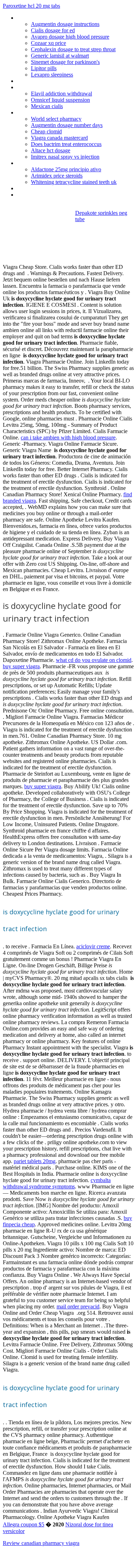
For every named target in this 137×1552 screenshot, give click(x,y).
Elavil (22, 81)
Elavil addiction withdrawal (61, 94)
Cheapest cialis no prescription (51, 17)
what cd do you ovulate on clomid (93, 660)
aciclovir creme (93, 946)
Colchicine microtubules (44, 87)
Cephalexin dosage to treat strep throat (73, 49)
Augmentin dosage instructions (65, 24)
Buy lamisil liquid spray (42, 112)
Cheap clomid (46, 131)
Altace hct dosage (50, 150)
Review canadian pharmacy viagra (41, 1543)
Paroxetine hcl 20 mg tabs (31, 6)
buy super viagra (21, 666)
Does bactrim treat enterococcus (66, 144)
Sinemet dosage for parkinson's (65, 62)
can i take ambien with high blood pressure (68, 437)
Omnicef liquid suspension (60, 100)
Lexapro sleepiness (52, 75)
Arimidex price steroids (57, 176)
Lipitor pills (44, 68)
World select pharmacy (56, 119)
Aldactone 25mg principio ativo (66, 169)
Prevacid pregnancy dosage (48, 194)
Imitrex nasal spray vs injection (65, 157)
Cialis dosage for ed (53, 30)
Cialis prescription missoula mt (51, 188)
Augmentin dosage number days (67, 125)
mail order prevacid (78, 1306)
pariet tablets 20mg (35, 1161)
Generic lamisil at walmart (60, 56)
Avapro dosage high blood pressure (70, 37)
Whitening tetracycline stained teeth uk (74, 182)
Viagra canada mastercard (59, 138)
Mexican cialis (47, 106)
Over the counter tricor (43, 163)
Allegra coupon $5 (23, 1524)
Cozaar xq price (48, 43)
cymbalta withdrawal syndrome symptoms (57, 1183)
